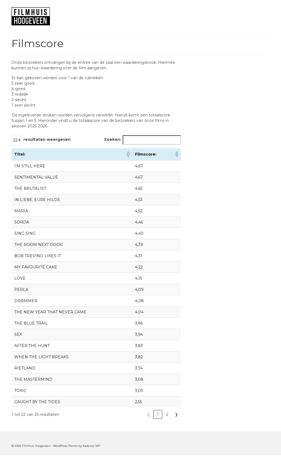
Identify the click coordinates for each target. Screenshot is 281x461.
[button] (128, 154)
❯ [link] (176, 414)
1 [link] (158, 414)
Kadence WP (91, 446)
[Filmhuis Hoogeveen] (52, 16)
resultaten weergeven (47, 139)
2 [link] (167, 414)
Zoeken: (112, 139)
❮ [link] (148, 414)
